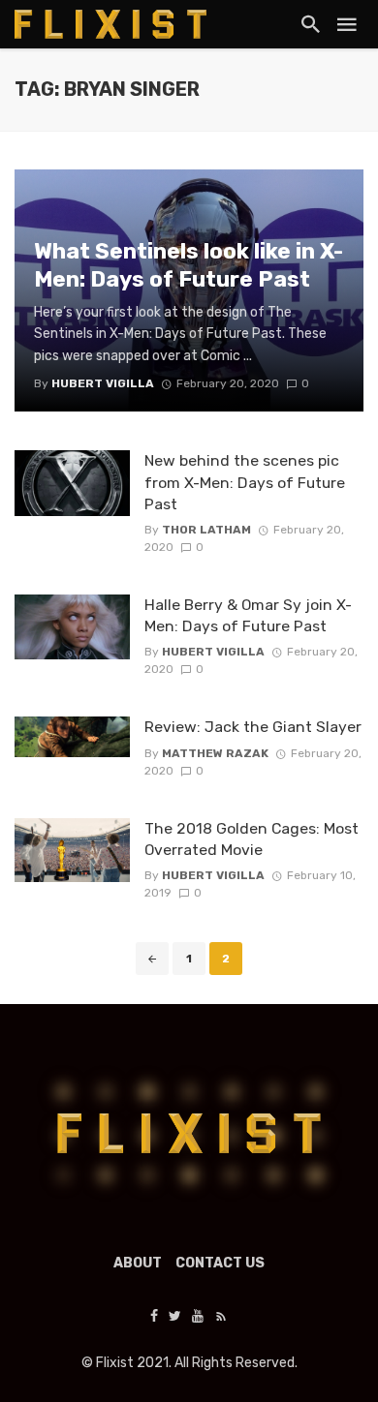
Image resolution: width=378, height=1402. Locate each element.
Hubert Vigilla (213, 651)
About (137, 1263)
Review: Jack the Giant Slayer (253, 726)
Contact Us (220, 1263)
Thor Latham (206, 529)
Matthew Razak (215, 753)
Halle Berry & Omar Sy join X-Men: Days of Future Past (248, 615)
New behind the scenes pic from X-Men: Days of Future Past (244, 481)
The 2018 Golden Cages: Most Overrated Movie (251, 839)
